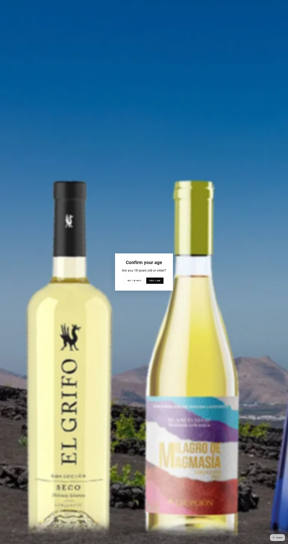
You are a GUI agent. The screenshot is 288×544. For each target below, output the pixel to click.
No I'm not (135, 280)
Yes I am (154, 280)
